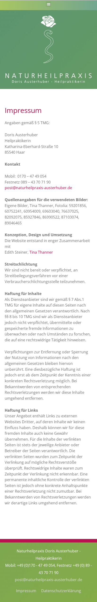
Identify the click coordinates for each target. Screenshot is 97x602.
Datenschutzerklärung (61, 590)
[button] (48, 4)
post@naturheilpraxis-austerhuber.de (48, 579)
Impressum (26, 590)
